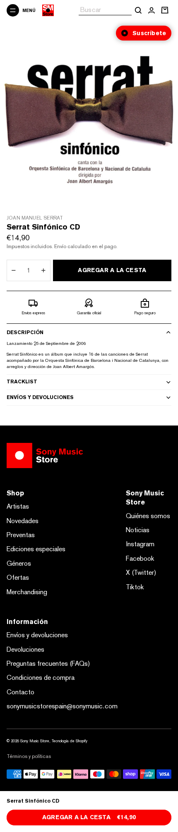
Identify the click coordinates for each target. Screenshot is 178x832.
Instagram (140, 544)
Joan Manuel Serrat (35, 217)
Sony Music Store (34, 741)
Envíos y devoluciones (40, 397)
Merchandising (27, 592)
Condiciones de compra (41, 677)
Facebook (140, 558)
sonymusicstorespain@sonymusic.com (62, 706)
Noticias (137, 530)
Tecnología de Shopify (69, 741)
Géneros (19, 563)
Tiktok (135, 587)
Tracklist (22, 382)
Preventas (21, 535)
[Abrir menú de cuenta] (151, 10)
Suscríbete (149, 33)
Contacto (20, 692)
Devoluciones (25, 649)
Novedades (22, 521)
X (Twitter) (141, 572)
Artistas (18, 506)
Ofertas (18, 577)
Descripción (25, 332)
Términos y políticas (29, 756)
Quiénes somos (148, 516)
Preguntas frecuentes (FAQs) (48, 663)
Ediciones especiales (36, 549)
